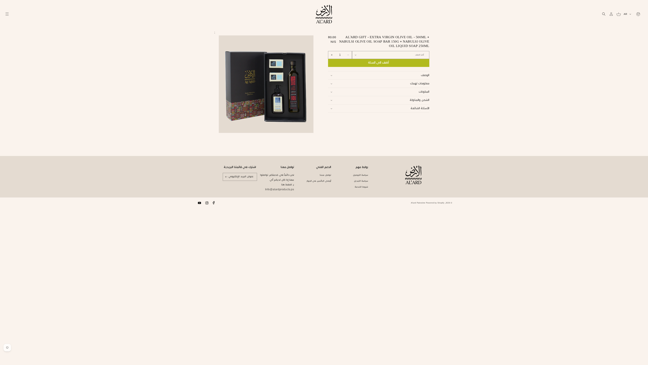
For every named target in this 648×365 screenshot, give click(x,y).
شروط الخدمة (361, 187)
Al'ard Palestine (418, 203)
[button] (7, 14)
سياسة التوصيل (360, 175)
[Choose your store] (637, 14)
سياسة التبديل (361, 181)
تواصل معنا (325, 175)
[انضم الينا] (226, 177)
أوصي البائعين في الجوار (319, 181)
